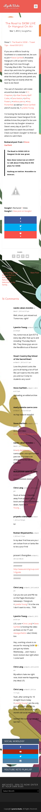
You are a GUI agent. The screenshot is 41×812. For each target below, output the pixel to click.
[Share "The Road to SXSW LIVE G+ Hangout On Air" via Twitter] (18, 256)
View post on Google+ (22, 211)
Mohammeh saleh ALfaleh (25, 471)
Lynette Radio (16, 809)
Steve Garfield (17, 57)
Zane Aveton (17, 98)
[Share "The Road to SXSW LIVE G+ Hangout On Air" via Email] (27, 256)
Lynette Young (27, 108)
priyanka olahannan (22, 516)
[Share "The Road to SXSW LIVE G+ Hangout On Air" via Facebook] (13, 256)
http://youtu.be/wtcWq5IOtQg (26, 434)
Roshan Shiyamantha (23, 533)
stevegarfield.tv (19, 633)
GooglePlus (26, 31)
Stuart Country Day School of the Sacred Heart (25, 357)
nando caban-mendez (23, 308)
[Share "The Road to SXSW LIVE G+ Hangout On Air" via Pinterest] (22, 256)
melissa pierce (19, 101)
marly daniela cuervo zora (25, 407)
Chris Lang (18, 488)
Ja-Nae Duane (21, 95)
